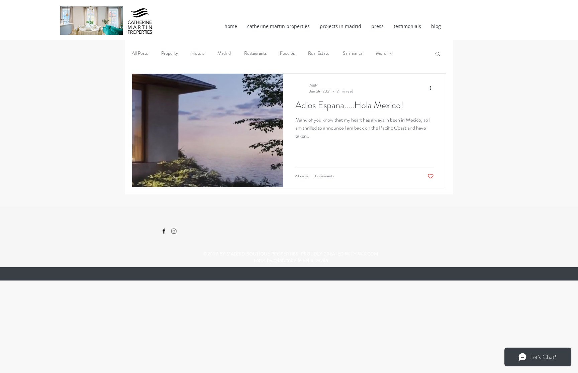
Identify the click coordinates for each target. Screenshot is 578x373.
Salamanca (353, 53)
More (381, 53)
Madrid (224, 53)
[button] (438, 54)
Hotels (197, 53)
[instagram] (174, 231)
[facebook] (164, 231)
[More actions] (433, 88)
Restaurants (255, 53)
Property (169, 53)
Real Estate (318, 53)
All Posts (140, 53)
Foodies (287, 53)
